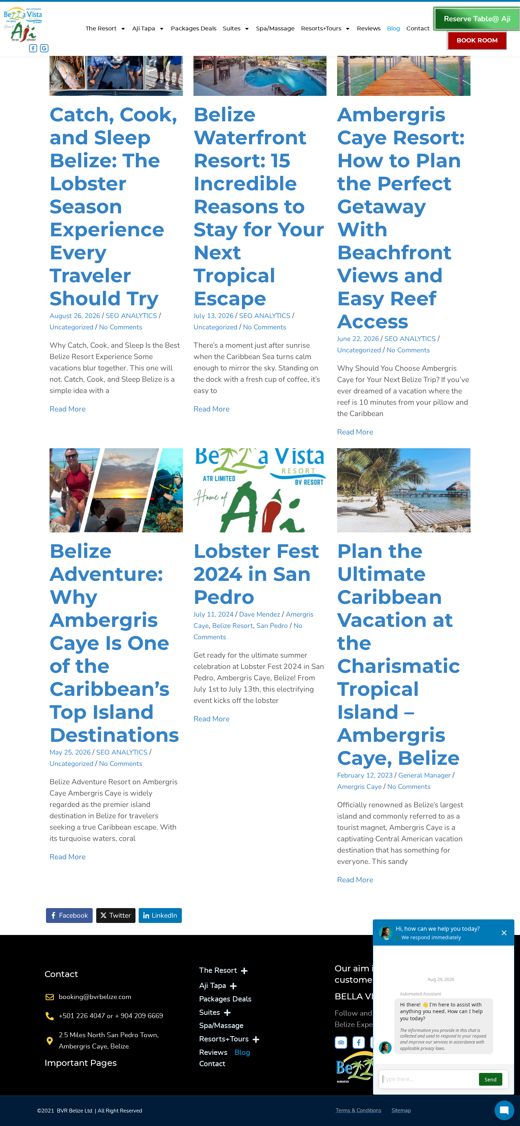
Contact (418, 28)
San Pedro (272, 625)
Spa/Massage (275, 28)
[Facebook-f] (33, 48)
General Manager (424, 775)
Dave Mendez (259, 614)
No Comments (120, 327)
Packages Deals (193, 28)
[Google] (44, 48)
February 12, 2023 (365, 775)
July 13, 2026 (213, 316)
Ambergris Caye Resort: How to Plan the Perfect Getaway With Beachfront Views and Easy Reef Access (400, 218)
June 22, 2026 (358, 338)
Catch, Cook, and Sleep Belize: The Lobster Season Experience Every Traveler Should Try (113, 206)
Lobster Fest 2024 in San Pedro (256, 574)
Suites (232, 28)
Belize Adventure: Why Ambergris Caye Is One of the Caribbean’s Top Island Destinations (114, 643)
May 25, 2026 (70, 752)
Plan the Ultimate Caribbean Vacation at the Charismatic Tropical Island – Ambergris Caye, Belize (398, 654)
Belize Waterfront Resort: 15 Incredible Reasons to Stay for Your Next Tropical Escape (258, 206)
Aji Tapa (143, 28)
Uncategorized (71, 327)
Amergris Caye (359, 786)
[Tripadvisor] (341, 1042)
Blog (393, 28)
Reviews (369, 28)
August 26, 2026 (75, 316)
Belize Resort (232, 625)
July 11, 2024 (213, 614)
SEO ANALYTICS (131, 316)
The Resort (101, 28)
